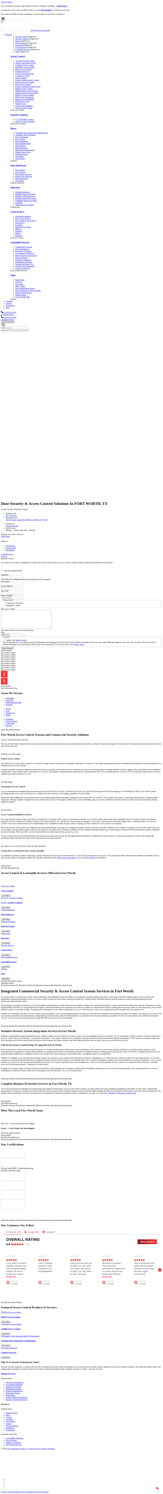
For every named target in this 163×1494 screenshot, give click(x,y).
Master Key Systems (23, 227)
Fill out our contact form (66, 858)
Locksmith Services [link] (22, 49)
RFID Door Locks (22, 102)
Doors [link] (17, 41)
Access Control (18, 56)
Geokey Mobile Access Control (27, 80)
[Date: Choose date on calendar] (24, 635)
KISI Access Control (23, 84)
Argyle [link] (8, 709)
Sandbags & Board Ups (24, 264)
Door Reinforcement (23, 144)
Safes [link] (17, 52)
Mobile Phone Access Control (26, 91)
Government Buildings (14, 1385)
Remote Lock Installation (24, 99)
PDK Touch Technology (24, 97)
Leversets (18, 225)
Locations (9, 1419)
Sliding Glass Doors (22, 152)
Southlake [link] (9, 719)
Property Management (14, 1391)
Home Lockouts (21, 258)
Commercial (10, 1430)
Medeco (18, 229)
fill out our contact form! (127, 1093)
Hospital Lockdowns (23, 260)
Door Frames (20, 139)
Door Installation (21, 141)
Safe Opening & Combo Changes (28, 291)
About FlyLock (11, 1413)
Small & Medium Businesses (16, 1397)
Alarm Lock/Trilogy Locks (25, 63)
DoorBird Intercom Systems (25, 198)
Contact (9, 1417)
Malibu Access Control (24, 89)
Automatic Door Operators (25, 135)
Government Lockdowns (24, 253)
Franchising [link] (10, 306)
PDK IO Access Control (24, 95)
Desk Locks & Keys (23, 218)
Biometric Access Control (25, 67)
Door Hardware (18, 165)
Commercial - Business (14, 603)
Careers (8, 1424)
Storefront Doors (21, 154)
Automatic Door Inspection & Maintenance (31, 133)
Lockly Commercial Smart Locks (27, 87)
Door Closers (20, 172)
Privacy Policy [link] (11, 1440)
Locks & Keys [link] (20, 47)
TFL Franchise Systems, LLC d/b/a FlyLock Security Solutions (31, 1449)
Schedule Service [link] (7, 315)
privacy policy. (21, 640)
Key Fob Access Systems (24, 82)
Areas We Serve (7, 554)
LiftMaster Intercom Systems (26, 201)
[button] (3, 19)
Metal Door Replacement (24, 150)
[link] (25, 30)
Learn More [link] (6, 896)
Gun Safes (19, 284)
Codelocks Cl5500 (22, 76)
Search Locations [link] (8, 322)
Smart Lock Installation (24, 106)
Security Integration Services (16, 1400)
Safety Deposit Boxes (23, 293)
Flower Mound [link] (11, 721)
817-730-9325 (90, 858)
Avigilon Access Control (24, 65)
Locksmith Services (20, 242)
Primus (18, 233)
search (3, 328)
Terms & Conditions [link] (13, 1442)
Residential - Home (13, 605)
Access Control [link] (21, 37)
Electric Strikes (21, 78)
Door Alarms (20, 170)
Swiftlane (18, 203)
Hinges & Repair (21, 179)
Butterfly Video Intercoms (25, 196)
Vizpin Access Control (23, 108)
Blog (7, 1415)
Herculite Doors (21, 148)
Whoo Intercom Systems (24, 205)
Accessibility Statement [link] (14, 1438)
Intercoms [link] (19, 45)
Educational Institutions (14, 1382)
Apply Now (5, 536)
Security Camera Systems (24, 122)
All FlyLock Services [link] (14, 1445)
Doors (13, 128)
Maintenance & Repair (23, 262)
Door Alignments (21, 137)
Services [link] (9, 34)
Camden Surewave (22, 72)
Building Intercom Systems (25, 194)
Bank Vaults (19, 280)
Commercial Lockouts (23, 247)
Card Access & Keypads (24, 74)
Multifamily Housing (13, 1389)
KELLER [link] (9, 700)
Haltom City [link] (10, 713)
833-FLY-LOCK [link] (9, 312)
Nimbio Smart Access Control (26, 93)
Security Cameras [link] (22, 39)
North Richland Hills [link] (13, 703)
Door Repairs (20, 146)
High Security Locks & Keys (26, 256)
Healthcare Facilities (13, 1387)
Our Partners (10, 1422)
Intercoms (15, 187)
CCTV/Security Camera (24, 119)
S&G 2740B (20, 286)
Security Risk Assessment (25, 266)
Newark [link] (9, 726)
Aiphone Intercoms (22, 192)
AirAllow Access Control (24, 61)
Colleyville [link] (10, 723)
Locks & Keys (17, 211)
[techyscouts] (81, 1475)
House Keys (20, 223)
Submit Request (7, 648)
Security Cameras (19, 115)
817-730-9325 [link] (11, 516)
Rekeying (19, 236)
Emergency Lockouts (23, 251)
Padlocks (18, 231)
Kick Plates (19, 181)
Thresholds (19, 156)
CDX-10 (18, 282)
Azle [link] (7, 711)
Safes (13, 275)
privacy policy (79, 644)
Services (4, 556)
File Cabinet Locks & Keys (25, 221)
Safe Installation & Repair (25, 288)
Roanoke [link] (9, 705)
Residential (10, 1428)
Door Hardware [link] (21, 43)
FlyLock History (12, 1426)
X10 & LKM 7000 (22, 297)
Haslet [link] (8, 715)
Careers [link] (8, 303)
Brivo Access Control (23, 69)
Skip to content (6, 2)
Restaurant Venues (13, 1393)
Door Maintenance (22, 249)
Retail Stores (10, 1395)
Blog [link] (7, 308)
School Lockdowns (22, 268)
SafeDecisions (20, 295)
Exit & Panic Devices (23, 174)
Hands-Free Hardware (23, 176)
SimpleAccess (20, 104)
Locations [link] (9, 301)
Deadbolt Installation (23, 216)
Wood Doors (20, 159)
